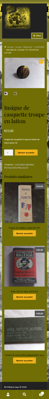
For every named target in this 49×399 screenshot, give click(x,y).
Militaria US (27, 47)
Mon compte (8, 394)
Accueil (10, 47)
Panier (38, 392)
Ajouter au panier (26, 152)
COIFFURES (39, 47)
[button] (41, 61)
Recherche (24, 394)
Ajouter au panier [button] (24, 233)
